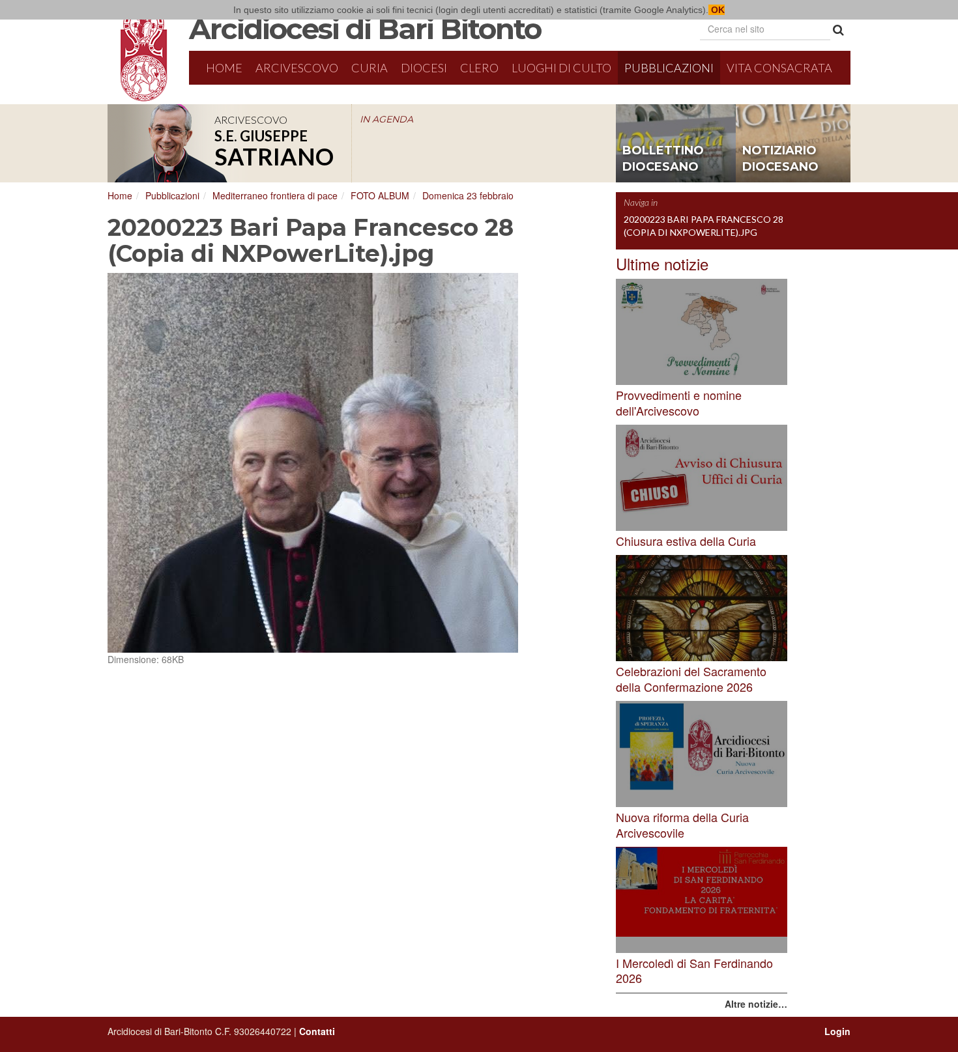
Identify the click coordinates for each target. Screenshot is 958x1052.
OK (716, 10)
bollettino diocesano (663, 159)
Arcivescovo (296, 68)
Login (837, 1031)
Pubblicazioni (669, 68)
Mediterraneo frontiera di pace (275, 195)
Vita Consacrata (779, 68)
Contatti (317, 1031)
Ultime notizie (662, 263)
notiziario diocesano (780, 159)
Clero (479, 68)
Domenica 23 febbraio (468, 195)
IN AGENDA (386, 119)
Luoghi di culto (561, 68)
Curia (369, 68)
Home (224, 68)
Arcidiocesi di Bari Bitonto (365, 28)
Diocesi (424, 68)
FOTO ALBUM (380, 195)
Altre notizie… (756, 1003)
